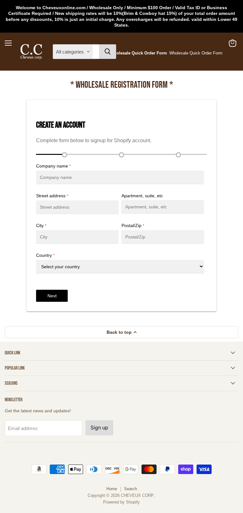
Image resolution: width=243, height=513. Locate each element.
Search (130, 488)
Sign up (99, 428)
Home (111, 488)
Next (52, 295)
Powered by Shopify (121, 502)
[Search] (107, 51)
